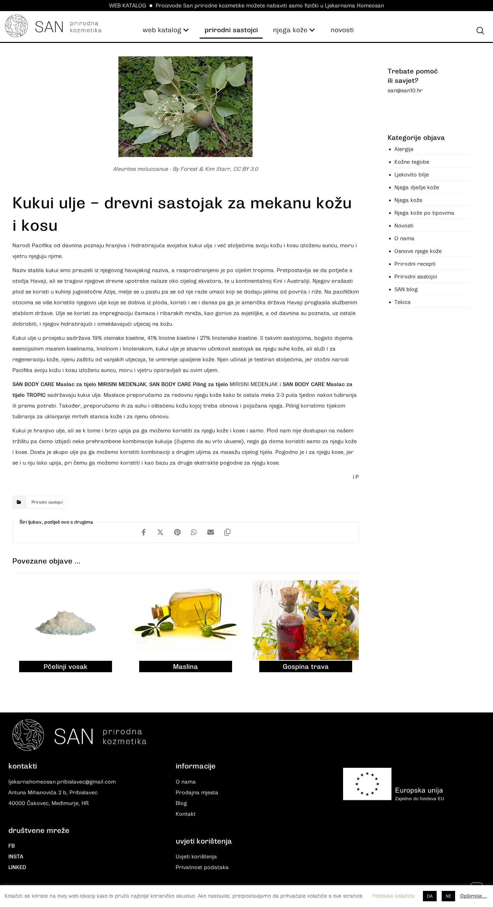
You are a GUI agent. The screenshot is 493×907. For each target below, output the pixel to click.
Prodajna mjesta (197, 793)
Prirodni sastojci (47, 502)
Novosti (404, 226)
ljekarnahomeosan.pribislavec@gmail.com (62, 782)
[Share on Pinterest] (177, 532)
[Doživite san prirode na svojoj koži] (53, 25)
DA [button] (430, 896)
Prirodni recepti (415, 264)
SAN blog (406, 289)
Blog (181, 803)
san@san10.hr (405, 91)
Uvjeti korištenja (196, 857)
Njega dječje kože (416, 187)
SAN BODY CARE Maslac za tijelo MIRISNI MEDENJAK (79, 384)
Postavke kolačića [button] (393, 896)
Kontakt (186, 814)
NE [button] (448, 896)
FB (11, 846)
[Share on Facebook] (143, 532)
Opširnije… (473, 896)
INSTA (15, 857)
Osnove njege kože (418, 251)
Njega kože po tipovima (424, 213)
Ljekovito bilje (411, 175)
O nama (404, 238)
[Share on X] (160, 532)
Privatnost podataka (202, 867)
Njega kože (408, 200)
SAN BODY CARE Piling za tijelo (189, 384)
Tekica (402, 302)
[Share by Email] (210, 532)
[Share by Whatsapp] (194, 532)
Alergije (404, 149)
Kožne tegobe (411, 162)
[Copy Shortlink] (227, 532)
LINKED (17, 867)
